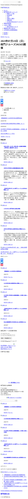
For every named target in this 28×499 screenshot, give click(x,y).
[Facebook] (14, 100)
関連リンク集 (10, 13)
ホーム (5, 10)
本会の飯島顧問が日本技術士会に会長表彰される (15, 322)
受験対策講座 (7, 23)
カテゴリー (4, 469)
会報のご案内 (10, 18)
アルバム (7, 136)
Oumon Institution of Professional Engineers (11, 490)
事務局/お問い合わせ (9, 28)
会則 (8, 17)
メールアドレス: (5, 333)
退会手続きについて (12, 26)
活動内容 (9, 20)
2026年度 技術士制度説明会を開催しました (13, 123)
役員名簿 (9, 15)
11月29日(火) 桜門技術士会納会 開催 (12, 208)
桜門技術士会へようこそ (10, 12)
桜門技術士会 (5, 494)
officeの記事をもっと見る (8, 133)
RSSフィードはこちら (10, 472)
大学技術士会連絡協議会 (10, 30)
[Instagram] (14, 105)
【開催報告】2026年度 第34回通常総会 (11, 118)
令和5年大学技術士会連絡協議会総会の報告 (13, 168)
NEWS (3, 136)
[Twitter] (14, 102)
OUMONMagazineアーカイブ (15, 21)
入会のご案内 (7, 25)
